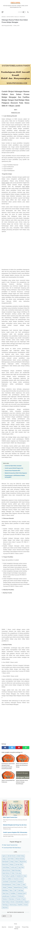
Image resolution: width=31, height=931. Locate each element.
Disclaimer (17, 927)
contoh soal (13, 867)
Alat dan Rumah (11, 855)
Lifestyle (4, 887)
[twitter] (12, 747)
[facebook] (5, 747)
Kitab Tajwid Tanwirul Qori (10, 817)
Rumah (12, 901)
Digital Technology (16, 870)
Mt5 (15, 890)
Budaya (11, 864)
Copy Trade (21, 867)
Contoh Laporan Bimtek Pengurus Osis (14, 468)
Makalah (10, 887)
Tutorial (25, 904)
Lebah (23, 884)
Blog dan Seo (23, 861)
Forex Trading (5, 876)
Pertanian (4, 899)
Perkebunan (20, 896)
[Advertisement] (15, 43)
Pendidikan (13, 893)
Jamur (21, 878)
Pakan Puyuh (5, 893)
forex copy (18, 873)
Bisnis (16, 861)
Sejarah (26, 901)
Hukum (4, 878)
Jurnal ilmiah (5, 881)
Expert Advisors (6, 873)
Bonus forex (5, 864)
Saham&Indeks (19, 901)
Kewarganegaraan (6, 884)
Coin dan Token (18, 864)
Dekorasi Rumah (6, 870)
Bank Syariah (5, 861)
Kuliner (18, 884)
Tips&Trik (20, 904)
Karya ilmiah (13, 881)
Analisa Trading (20, 855)
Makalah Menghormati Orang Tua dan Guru (15, 825)
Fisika (13, 873)
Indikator (10, 878)
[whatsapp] (25, 747)
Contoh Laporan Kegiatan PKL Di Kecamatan (15, 832)
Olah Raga (20, 890)
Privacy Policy (25, 927)
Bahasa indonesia (20, 858)
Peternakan (11, 899)
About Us (4, 927)
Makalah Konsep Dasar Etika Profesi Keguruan (16, 473)
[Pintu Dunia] (15, 3)
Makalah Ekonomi (18, 887)
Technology (5, 904)
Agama (4, 855)
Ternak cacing (13, 904)
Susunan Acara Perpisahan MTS (12, 470)
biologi (11, 861)
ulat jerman (5, 907)
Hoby (25, 876)
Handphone (19, 876)
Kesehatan (20, 881)
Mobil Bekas (5, 890)
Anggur (4, 858)
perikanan (13, 896)
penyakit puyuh (6, 896)
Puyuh (23, 899)
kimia (14, 884)
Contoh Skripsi (5, 867)
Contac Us (10, 927)
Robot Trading (5, 901)
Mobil (25, 887)
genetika (13, 876)
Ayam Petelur (11, 858)
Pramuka (18, 899)
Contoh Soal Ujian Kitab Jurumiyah (13, 465)
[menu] (2, 12)
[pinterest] (18, 747)
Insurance (16, 878)
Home (15, 923)
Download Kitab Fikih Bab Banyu (12, 847)
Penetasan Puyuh (21, 893)
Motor (11, 890)
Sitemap (16, 928)
